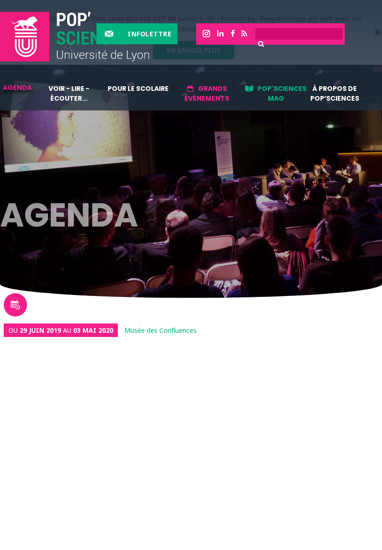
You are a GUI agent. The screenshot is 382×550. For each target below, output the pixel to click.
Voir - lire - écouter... (68, 93)
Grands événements (206, 93)
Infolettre (149, 33)
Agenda (17, 87)
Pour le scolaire (138, 88)
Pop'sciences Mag (282, 93)
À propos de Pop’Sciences (334, 93)
